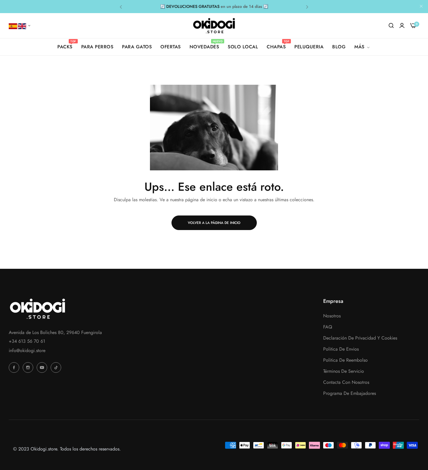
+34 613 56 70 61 (27, 341)
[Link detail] (15, 367)
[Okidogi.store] (214, 25)
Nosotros (332, 315)
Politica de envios (341, 349)
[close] (421, 7)
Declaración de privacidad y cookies (360, 338)
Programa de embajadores (349, 393)
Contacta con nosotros (346, 382)
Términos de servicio (343, 371)
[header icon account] (401, 26)
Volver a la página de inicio (214, 222)
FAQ (327, 327)
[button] (120, 6)
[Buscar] (391, 26)
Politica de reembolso (345, 360)
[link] (362, 47)
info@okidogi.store (27, 350)
